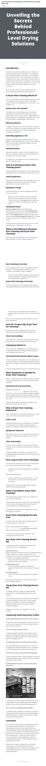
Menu (3, 5)
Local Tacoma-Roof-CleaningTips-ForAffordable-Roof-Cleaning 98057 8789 (20, 2)
